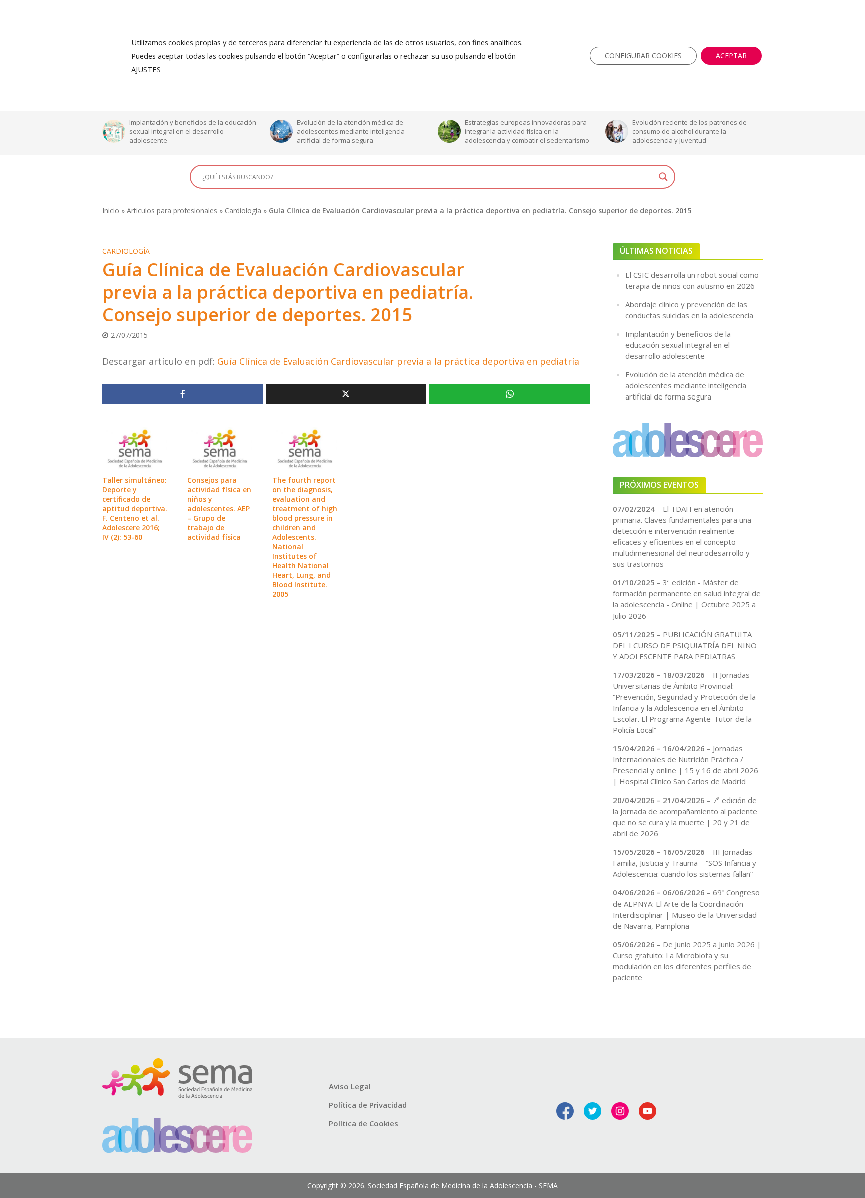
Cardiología (243, 210)
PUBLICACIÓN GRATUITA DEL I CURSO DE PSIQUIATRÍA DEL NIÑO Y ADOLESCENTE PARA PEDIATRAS (685, 645)
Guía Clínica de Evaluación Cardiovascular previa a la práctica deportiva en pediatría (398, 361)
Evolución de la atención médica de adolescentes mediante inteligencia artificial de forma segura (301, 131)
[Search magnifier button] (663, 177)
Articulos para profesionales (172, 210)
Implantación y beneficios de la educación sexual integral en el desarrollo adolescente (143, 131)
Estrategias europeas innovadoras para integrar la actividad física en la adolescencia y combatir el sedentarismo (477, 131)
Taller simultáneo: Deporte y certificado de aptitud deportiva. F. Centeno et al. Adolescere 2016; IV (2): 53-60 (134, 508)
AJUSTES (146, 69)
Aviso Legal (350, 1086)
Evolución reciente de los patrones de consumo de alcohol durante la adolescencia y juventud (640, 131)
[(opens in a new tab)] (134, 447)
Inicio (110, 210)
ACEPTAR (731, 55)
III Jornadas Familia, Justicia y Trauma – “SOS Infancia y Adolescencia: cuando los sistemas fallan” (684, 863)
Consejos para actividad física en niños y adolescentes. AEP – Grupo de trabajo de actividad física (219, 508)
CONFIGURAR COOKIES (643, 55)
